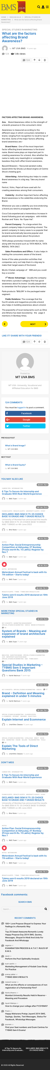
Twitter (26, 426)
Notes (4, 542)
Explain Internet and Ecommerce (24, 719)
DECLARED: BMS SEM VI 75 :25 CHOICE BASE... (37, 1049)
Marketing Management (23, 623)
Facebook (26, 413)
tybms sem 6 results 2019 (29, 591)
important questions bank (16, 657)
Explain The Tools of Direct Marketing (20, 747)
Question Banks (16, 655)
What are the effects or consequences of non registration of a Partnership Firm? (26, 986)
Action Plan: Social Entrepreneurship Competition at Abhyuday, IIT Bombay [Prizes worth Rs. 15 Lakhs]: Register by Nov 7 (23, 548)
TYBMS (16, 591)
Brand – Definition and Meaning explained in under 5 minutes (23, 695)
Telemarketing (34, 740)
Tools (43, 740)
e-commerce (6, 716)
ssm (26, 659)
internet (16, 716)
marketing (10, 740)
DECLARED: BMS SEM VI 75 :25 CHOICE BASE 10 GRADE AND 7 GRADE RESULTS (23, 515)
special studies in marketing (13, 659)
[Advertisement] (25, 90)
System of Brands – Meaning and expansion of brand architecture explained (24, 633)
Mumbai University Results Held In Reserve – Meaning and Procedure (25, 996)
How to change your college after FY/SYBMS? (26, 1006)
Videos (27, 625)
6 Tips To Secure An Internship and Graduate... (13, 1049)
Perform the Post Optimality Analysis (22, 958)
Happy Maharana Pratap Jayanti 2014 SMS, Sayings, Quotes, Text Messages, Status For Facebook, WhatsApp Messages (25, 1016)
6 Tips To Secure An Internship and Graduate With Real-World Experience (22, 492)
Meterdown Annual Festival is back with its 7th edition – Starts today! (24, 573)
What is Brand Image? (15, 445)
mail (3, 740)
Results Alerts (19, 511)
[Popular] (4, 564)
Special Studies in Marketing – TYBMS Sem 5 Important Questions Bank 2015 (22, 667)
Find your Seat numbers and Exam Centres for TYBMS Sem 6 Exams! (26, 1028)
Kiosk (42, 738)
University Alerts (32, 511)
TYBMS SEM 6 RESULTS (16, 977)
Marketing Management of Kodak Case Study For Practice (26, 968)
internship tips (17, 488)
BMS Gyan (5, 655)
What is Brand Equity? (15, 465)
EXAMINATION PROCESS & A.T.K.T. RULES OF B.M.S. (26, 949)
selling (24, 740)
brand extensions (38, 625)
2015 (3, 657)
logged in (21, 407)
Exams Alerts (7, 511)
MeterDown (12, 569)
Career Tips (6, 488)
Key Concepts (7, 623)
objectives (32, 716)
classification (30, 714)
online (18, 740)
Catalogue (29, 738)
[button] (38, 7)
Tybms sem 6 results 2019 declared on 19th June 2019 (25, 596)
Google (26, 419)
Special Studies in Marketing (19, 29)
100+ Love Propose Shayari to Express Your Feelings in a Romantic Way (25, 925)
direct (36, 738)
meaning (23, 716)
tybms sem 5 (33, 659)
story (43, 511)
